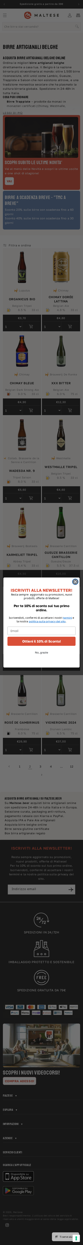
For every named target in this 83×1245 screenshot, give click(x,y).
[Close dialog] (75, 582)
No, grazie (41, 652)
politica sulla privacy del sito (47, 621)
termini (67, 618)
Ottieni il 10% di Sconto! (41, 641)
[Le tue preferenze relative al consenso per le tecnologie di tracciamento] (76, 1238)
